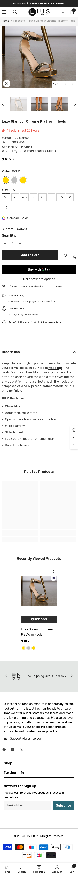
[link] (20, 533)
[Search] (15, 12)
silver (28, 648)
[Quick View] (53, 578)
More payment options (39, 279)
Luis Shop (22, 138)
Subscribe (63, 805)
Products (19, 20)
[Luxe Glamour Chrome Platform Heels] (39, 591)
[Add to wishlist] (64, 255)
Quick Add (39, 619)
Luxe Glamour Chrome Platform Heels (37, 631)
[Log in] (63, 12)
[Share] (72, 256)
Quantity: (9, 235)
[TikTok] (13, 749)
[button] (65, 84)
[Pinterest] (4, 749)
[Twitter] (21, 749)
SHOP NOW (57, 3)
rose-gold (33, 648)
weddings (55, 368)
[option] (39, 57)
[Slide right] (71, 676)
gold (23, 648)
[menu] (4, 12)
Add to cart (30, 255)
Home (5, 20)
